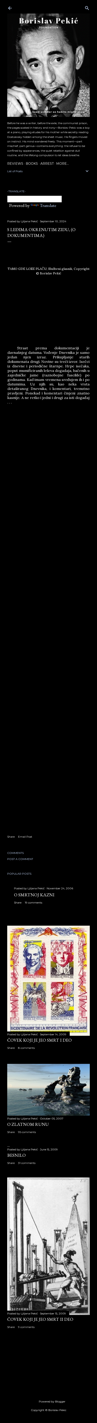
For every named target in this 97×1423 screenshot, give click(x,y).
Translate (48, 205)
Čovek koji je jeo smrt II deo (40, 1319)
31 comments (26, 1163)
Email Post (25, 836)
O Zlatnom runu (28, 1124)
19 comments (33, 902)
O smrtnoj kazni (34, 895)
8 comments (26, 1048)
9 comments (26, 1327)
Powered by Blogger (52, 1401)
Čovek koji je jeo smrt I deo (39, 1040)
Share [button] (11, 836)
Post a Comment (20, 859)
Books (32, 164)
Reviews (15, 164)
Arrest (47, 164)
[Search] (87, 7)
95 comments (27, 1132)
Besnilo (16, 1155)
